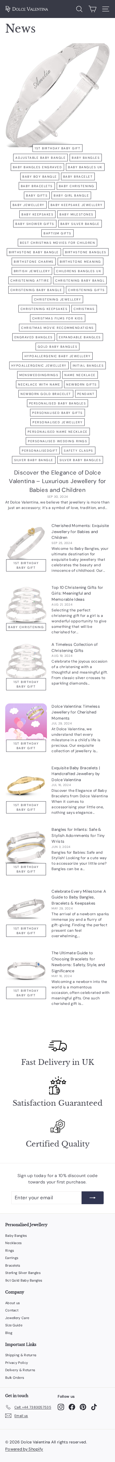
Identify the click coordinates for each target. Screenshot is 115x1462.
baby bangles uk (85, 167)
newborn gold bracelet (46, 394)
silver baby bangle (33, 460)
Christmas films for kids (57, 318)
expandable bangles (80, 337)
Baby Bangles (16, 1235)
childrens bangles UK (78, 271)
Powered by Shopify (24, 1449)
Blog (8, 1333)
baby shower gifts (34, 224)
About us (12, 1303)
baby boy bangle (39, 176)
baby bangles (86, 157)
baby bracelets (37, 186)
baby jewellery (28, 205)
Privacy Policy (16, 1363)
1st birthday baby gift (57, 148)
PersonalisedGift (40, 450)
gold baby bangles (58, 346)
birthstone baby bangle (34, 252)
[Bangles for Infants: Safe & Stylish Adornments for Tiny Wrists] (26, 847)
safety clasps (78, 450)
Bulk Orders (14, 1377)
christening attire (29, 280)
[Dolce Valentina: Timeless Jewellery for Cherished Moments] (26, 724)
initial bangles (88, 365)
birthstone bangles (85, 252)
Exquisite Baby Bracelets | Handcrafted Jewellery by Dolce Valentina (76, 773)
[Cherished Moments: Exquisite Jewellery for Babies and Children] (26, 543)
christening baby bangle (36, 290)
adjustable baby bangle (40, 157)
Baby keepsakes (37, 214)
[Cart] (92, 9)
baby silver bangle (80, 224)
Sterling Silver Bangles (23, 1273)
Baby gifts (37, 195)
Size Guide (13, 1325)
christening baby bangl (80, 280)
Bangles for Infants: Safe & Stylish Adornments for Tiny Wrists (78, 835)
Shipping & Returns (20, 1355)
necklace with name (39, 384)
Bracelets (13, 1265)
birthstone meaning (80, 261)
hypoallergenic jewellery (39, 365)
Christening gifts (86, 290)
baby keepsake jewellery (77, 205)
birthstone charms (34, 261)
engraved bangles (33, 337)
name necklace (80, 375)
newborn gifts (81, 384)
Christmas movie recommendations (57, 327)
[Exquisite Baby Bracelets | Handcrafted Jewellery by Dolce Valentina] (26, 785)
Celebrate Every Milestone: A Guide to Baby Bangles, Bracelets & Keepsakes (79, 897)
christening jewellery (57, 299)
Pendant (86, 394)
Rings (9, 1250)
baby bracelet (78, 176)
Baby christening (76, 186)
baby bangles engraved (37, 167)
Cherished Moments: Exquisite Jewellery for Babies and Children (80, 531)
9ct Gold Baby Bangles (23, 1280)
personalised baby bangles (57, 403)
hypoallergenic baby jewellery (58, 356)
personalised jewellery (57, 422)
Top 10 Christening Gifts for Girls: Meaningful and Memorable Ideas (77, 593)
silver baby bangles (80, 460)
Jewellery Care (17, 1318)
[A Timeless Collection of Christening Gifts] (26, 662)
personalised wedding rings (57, 441)
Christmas (84, 309)
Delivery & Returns (20, 1370)
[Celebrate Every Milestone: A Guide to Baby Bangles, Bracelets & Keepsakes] (26, 909)
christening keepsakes (44, 309)
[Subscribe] (93, 1197)
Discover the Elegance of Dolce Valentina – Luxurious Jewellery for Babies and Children (57, 481)
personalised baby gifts (57, 412)
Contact (11, 1310)
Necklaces (13, 1243)
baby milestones (76, 214)
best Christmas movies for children (57, 242)
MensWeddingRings (38, 375)
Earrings (11, 1258)
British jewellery (32, 271)
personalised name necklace (58, 431)
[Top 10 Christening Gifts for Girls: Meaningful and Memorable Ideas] (26, 605)
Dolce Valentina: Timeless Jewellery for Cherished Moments (76, 712)
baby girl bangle (71, 195)
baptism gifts (57, 233)
